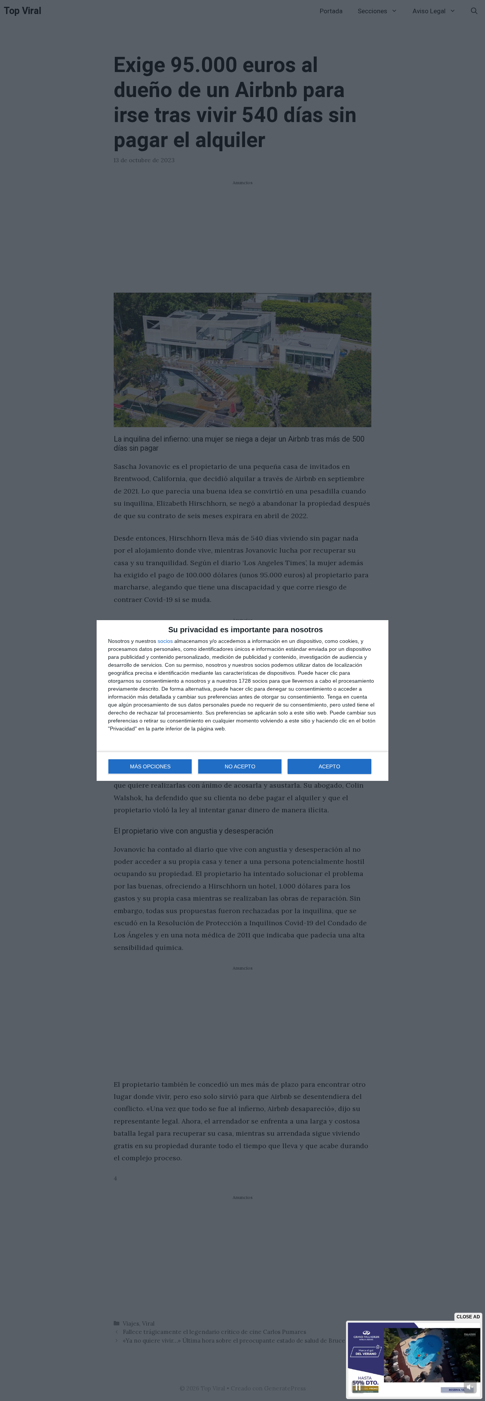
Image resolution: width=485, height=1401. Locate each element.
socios (165, 641)
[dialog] (242, 700)
